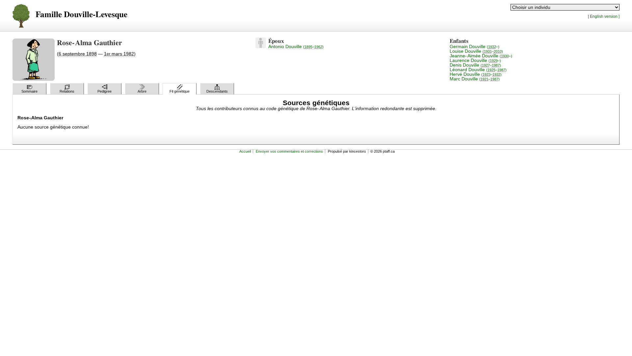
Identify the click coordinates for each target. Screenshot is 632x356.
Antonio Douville (296, 46)
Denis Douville (475, 65)
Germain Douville (474, 46)
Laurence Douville (475, 60)
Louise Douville (476, 51)
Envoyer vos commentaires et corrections (289, 151)
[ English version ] (603, 16)
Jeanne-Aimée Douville (481, 55)
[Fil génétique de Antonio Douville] (260, 46)
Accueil (245, 151)
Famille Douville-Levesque (81, 15)
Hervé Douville (476, 74)
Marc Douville (475, 78)
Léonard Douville (478, 69)
